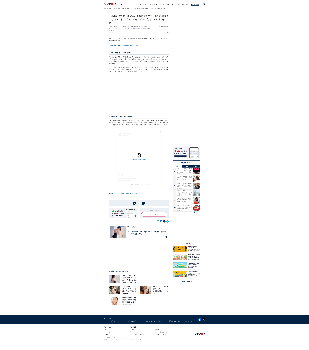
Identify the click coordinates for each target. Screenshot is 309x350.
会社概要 (132, 329)
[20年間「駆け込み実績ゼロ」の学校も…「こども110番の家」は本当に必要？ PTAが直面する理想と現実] (193, 257)
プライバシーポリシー (135, 332)
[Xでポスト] (164, 221)
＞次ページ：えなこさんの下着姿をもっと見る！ (123, 193)
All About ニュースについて (161, 334)
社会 (153, 4)
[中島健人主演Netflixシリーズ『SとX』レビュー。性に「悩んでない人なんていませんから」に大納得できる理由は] (193, 248)
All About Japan (107, 332)
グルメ (149, 4)
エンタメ (167, 4)
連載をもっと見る (186, 281)
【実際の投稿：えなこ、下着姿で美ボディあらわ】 (123, 45)
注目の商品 (181, 4)
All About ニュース (108, 8)
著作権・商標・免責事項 (161, 332)
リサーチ (174, 4)
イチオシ (106, 334)
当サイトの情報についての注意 (137, 334)
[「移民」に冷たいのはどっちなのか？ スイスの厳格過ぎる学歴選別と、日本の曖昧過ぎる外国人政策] (193, 274)
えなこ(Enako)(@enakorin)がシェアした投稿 (138, 184)
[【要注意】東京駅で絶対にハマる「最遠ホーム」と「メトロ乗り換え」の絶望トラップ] (193, 265)
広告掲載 (157, 329)
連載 (139, 4)
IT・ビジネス (160, 4)
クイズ (188, 4)
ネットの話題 (195, 4)
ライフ (144, 4)
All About (106, 329)
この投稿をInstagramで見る (139, 159)
